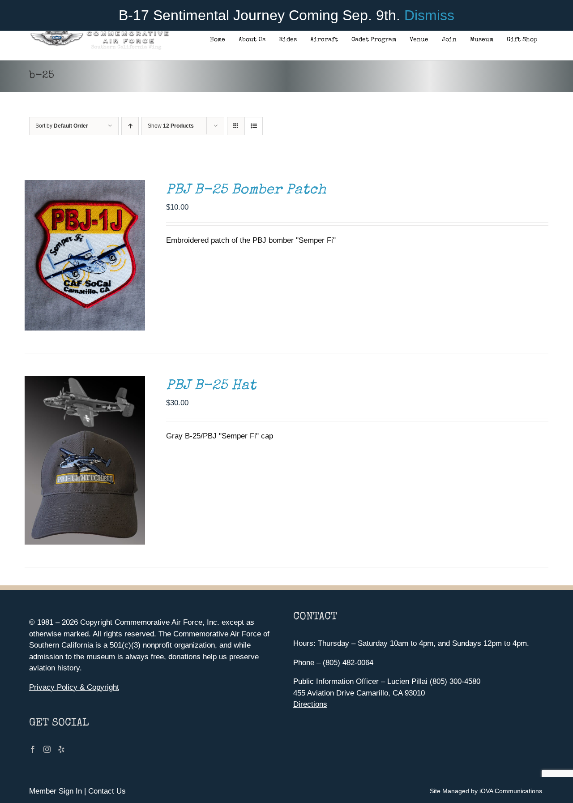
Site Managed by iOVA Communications (486, 790)
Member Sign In (55, 791)
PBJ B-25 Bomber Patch (246, 190)
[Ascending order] (130, 126)
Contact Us (107, 791)
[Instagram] (47, 749)
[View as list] (253, 126)
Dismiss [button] (429, 15)
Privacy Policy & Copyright (74, 687)
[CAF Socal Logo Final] (99, 33)
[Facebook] (32, 749)
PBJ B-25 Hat (211, 386)
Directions (310, 704)
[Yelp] (61, 749)
